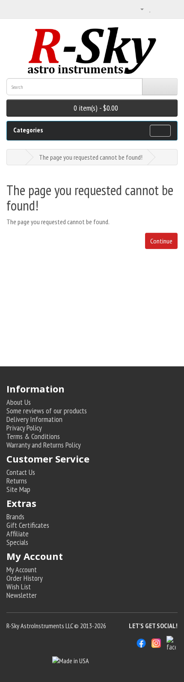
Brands (15, 516)
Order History (24, 578)
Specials (17, 542)
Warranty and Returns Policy (43, 445)
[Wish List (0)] (150, 8)
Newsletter (21, 595)
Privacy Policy (24, 428)
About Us (18, 402)
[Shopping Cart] (160, 8)
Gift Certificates (27, 525)
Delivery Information (34, 419)
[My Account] (139, 8)
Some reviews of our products (46, 411)
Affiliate (17, 534)
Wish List (18, 586)
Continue (161, 241)
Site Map (18, 489)
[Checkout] (171, 8)
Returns (16, 481)
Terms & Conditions (33, 436)
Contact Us (20, 472)
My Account (21, 569)
